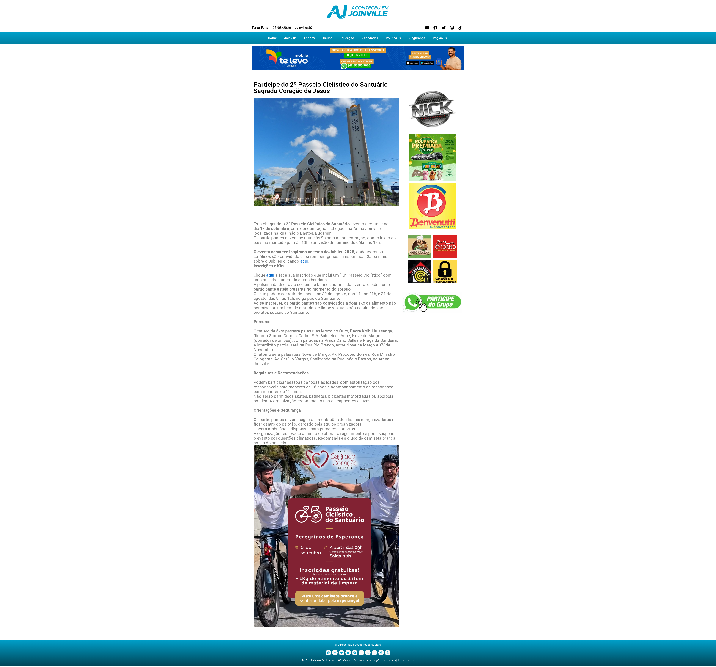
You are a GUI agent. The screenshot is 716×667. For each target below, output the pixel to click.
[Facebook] (435, 28)
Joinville (290, 38)
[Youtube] (427, 28)
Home (272, 38)
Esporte (310, 38)
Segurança (417, 38)
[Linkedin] (368, 652)
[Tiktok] (460, 28)
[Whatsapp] (361, 652)
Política (391, 38)
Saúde (327, 38)
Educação (347, 38)
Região (438, 38)
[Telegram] (354, 652)
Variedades (370, 38)
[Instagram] (452, 28)
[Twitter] (443, 28)
